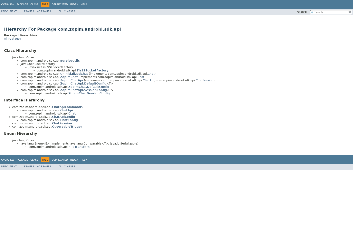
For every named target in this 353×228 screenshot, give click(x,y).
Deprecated (60, 4)
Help (83, 4)
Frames (29, 11)
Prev (4, 11)
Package (22, 4)
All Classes (67, 11)
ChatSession (204, 80)
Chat (151, 73)
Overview (7, 4)
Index (74, 4)
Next (13, 11)
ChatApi (148, 80)
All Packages (12, 38)
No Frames (44, 11)
